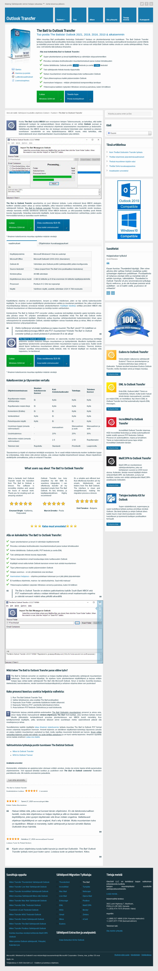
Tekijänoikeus (146, 955)
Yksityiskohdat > (113, 374)
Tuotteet (54, 113)
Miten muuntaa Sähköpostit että (28, 896)
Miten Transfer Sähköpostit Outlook (29, 882)
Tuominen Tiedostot (23, 910)
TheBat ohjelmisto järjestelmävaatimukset (126, 157)
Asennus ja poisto (22, 73)
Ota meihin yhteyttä (114, 931)
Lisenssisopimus (22, 81)
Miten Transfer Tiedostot (25, 905)
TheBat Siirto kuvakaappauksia (122, 166)
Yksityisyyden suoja (121, 955)
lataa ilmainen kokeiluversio (47, 727)
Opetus (18, 69)
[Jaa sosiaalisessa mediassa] (142, 4)
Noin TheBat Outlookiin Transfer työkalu (126, 152)
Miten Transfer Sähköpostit (28, 887)
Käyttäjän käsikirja (68, 306)
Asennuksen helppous (19, 576)
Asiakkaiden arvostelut (118, 171)
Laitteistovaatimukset (24, 77)
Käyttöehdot (135, 955)
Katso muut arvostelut (54, 526)
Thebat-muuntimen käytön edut (122, 162)
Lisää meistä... (112, 894)
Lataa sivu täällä (33, 737)
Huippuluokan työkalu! (116, 256)
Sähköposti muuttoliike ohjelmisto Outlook (33, 113)
